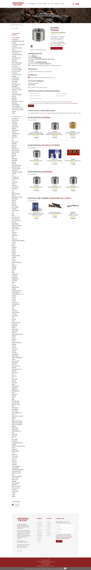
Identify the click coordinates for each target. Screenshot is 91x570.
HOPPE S (14, 275)
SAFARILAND (15, 401)
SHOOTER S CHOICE (17, 416)
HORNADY (15, 277)
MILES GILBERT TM (17, 334)
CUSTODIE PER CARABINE (16, 85)
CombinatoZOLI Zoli (72, 214)
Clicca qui (20, 541)
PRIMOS (14, 371)
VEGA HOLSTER (16, 473)
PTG (13, 374)
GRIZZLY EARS (16, 255)
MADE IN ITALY (16, 322)
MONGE (14, 336)
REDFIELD (15, 389)
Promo (52, 3)
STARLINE (15, 434)
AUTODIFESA (15, 78)
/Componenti (16, 24)
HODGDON (15, 274)
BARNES (14, 143)
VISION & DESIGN (16, 476)
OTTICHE (14, 91)
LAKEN (14, 299)
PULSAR (14, 376)
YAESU (14, 493)
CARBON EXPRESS (17, 172)
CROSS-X (14, 185)
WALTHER (15, 479)
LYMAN (14, 319)
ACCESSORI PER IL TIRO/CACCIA (17, 52)
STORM (14, 444)
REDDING (55, 30)
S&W (13, 399)
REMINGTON (15, 391)
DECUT (14, 195)
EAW (13, 215)
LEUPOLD (14, 310)
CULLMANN (15, 187)
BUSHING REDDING (17, 505)
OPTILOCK (15, 349)
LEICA (13, 309)
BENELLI (14, 145)
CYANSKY (14, 188)
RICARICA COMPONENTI (16, 103)
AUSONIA (14, 137)
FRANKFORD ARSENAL (18, 240)
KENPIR (14, 289)
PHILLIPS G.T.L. (16, 366)
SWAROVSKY (15, 451)
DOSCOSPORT (16, 210)
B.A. (13, 140)
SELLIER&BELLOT (17, 412)
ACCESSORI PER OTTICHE (16, 58)
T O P (13, 453)
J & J (13, 284)
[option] (31, 46)
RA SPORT (15, 379)
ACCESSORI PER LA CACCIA (17, 55)
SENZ (13, 414)
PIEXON (14, 367)
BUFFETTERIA (16, 167)
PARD (13, 359)
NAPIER (14, 339)
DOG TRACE (15, 207)
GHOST (14, 249)
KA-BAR (14, 285)
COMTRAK (15, 182)
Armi (28, 3)
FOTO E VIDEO (16, 88)
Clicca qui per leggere (45, 113)
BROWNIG (15, 160)
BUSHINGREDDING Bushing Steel (55, 133)
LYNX (13, 321)
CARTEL (14, 173)
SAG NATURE (15, 402)
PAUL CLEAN (15, 361)
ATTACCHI (15, 66)
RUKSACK (14, 394)
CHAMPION (15, 178)
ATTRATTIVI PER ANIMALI (16, 75)
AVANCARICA (15, 79)
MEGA (13, 327)
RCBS (13, 384)
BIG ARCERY (15, 148)
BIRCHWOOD (15, 152)
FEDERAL (14, 232)
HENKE (14, 269)
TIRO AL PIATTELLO (17, 108)
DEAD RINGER (16, 193)
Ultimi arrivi (57, 3)
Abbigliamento (33, 3)
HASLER (14, 265)
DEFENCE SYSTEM (17, 197)
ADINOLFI (14, 122)
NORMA (14, 344)
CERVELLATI (15, 177)
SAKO (13, 406)
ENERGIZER (15, 224)
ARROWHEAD (16, 133)
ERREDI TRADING (17, 225)
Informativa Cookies (50, 565)
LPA (13, 317)
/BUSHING (21, 24)
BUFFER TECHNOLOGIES (16, 164)
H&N (13, 264)
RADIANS (14, 382)
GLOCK (14, 250)
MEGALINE (15, 331)
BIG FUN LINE (16, 150)
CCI (13, 175)
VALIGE (14, 111)
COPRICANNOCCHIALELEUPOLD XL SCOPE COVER (54, 213)
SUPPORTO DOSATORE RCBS (18, 447)
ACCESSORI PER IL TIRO (17, 48)
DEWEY (14, 200)
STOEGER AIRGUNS (17, 443)
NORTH (14, 346)
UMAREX (14, 464)
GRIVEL (14, 254)
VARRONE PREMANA (18, 469)
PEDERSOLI (15, 362)
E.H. (13, 212)
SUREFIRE (14, 449)
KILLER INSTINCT (17, 290)
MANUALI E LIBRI (17, 89)
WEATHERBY (15, 483)
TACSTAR (14, 454)
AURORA (14, 135)
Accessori (39, 3)
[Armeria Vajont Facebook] (18, 551)
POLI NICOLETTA (16, 369)
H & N (13, 259)
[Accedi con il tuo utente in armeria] (76, 4)
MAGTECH (15, 324)
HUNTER (14, 280)
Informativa (60, 568)
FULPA (14, 242)
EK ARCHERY (15, 219)
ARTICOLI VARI (16, 64)
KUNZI (13, 297)
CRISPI (13, 183)
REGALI (14, 96)
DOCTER (14, 205)
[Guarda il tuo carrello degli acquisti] (78, 4)
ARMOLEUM (15, 130)
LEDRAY (14, 305)
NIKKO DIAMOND (16, 342)
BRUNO (14, 162)
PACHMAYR (15, 354)
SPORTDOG (15, 429)
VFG (13, 474)
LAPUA (14, 300)
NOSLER (14, 347)
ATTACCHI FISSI (16, 68)
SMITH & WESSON (17, 424)
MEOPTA (14, 332)
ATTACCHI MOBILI (17, 69)
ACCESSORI (15, 39)
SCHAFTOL (15, 411)
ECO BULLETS (16, 217)
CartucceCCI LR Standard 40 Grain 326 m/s (37, 214)
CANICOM (14, 170)
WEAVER (14, 484)
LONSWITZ (15, 316)
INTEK (13, 282)
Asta (49, 3)
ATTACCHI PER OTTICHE (16, 72)
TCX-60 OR (15, 456)
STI (13, 438)
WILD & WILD (15, 488)
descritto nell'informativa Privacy (64, 537)
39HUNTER (15, 118)
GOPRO (14, 252)
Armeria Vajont (21, 524)
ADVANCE (14, 123)
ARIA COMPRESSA (17, 63)
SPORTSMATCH (16, 431)
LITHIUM (14, 314)
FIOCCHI (14, 234)
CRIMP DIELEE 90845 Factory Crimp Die (54, 160)
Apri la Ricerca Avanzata (16, 34)
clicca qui (58, 65)
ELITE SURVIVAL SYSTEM (16, 221)
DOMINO (14, 209)
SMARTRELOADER (17, 422)
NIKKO (13, 341)
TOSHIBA (14, 461)
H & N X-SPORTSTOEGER (16, 261)
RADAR (14, 381)
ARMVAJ (14, 132)
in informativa (74, 103)
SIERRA (14, 417)
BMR (13, 157)
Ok (65, 568)
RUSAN (14, 396)
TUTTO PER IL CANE (17, 109)
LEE (13, 307)
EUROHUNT (15, 227)
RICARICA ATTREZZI (33, 83)
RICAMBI (14, 98)
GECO (13, 245)
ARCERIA (14, 61)
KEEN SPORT (15, 287)
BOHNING (14, 158)
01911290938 (46, 564)
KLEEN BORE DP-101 (18, 294)
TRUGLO (14, 463)
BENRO (14, 147)
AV (12, 138)
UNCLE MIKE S (16, 466)
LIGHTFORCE (15, 312)
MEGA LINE (15, 329)
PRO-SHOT (15, 372)
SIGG (13, 419)
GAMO (13, 244)
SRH (13, 433)
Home (11, 24)
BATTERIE (15, 81)
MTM (13, 337)
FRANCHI (14, 239)
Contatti (62, 3)
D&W (13, 192)
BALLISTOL (15, 142)
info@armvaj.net (61, 43)
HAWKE (14, 267)
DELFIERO (15, 199)
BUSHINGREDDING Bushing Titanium (73, 133)
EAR (13, 214)
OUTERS (14, 352)
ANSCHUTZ (15, 127)
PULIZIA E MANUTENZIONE (17, 93)
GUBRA (14, 257)
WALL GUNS (15, 478)
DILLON (14, 204)
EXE (13, 230)
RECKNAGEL (15, 386)
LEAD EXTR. (15, 302)
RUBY (13, 392)
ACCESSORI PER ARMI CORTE (18, 42)
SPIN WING (15, 427)
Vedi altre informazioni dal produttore (38, 49)
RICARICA (14, 99)
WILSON (14, 489)
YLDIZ (13, 494)
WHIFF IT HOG (16, 486)
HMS (13, 272)
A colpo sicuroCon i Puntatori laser (45, 15)
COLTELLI (14, 83)
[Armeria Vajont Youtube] (21, 551)
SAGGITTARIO (16, 404)
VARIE (13, 113)
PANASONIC (15, 356)
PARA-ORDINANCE (17, 357)
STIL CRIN (14, 439)
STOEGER (14, 441)
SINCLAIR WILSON (17, 421)
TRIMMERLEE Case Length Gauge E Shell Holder (75, 160)
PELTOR (14, 364)
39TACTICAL (15, 120)
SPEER (13, 426)
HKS (13, 270)
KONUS (14, 295)
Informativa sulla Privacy (41, 565)
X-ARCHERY (15, 491)
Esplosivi (45, 3)
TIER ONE (14, 458)
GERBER (14, 247)
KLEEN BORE (15, 292)
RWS (13, 397)
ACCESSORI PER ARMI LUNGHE (18, 45)
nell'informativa (67, 102)
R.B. (13, 377)
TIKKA (13, 459)
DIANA (13, 202)
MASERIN (14, 326)
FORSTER (14, 235)
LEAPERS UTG (16, 304)
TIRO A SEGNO (16, 106)
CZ (12, 190)
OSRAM (14, 351)
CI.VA (13, 180)
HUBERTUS (15, 279)
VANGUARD (15, 468)
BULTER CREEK (16, 168)
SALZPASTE (15, 407)
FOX (13, 237)
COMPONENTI (32, 84)
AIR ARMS (14, 125)
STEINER (14, 436)
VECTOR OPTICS (16, 471)
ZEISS (13, 496)
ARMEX (14, 128)
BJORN (14, 153)
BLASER (14, 155)
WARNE (14, 481)
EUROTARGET (16, 229)
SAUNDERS (15, 409)
